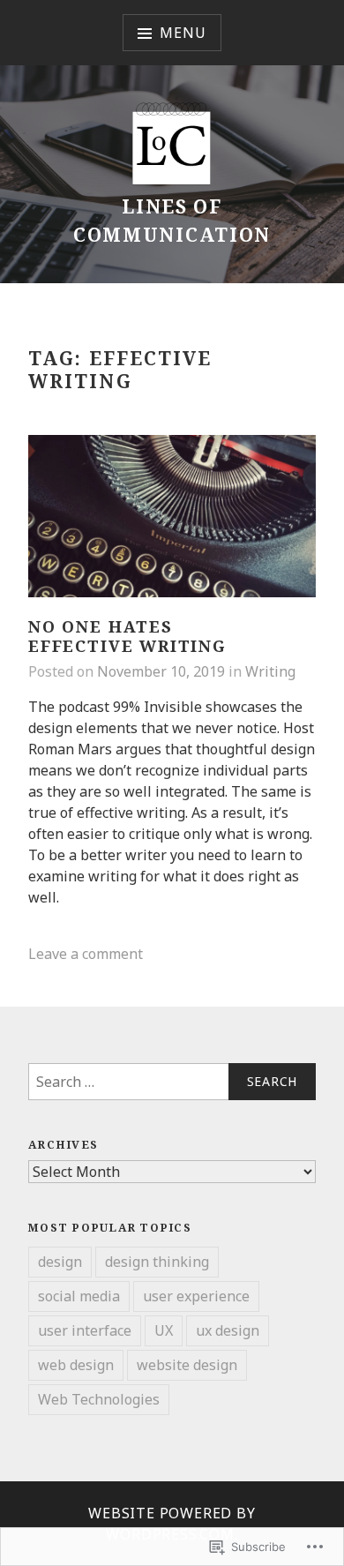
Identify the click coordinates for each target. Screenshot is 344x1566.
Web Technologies (99, 1399)
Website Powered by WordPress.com (171, 1523)
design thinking (157, 1261)
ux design (227, 1330)
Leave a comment (85, 953)
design (60, 1261)
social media (79, 1296)
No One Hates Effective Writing (127, 636)
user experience (196, 1296)
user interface (84, 1330)
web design (76, 1365)
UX (163, 1330)
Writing (270, 671)
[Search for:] (172, 1081)
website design (187, 1365)
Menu (183, 32)
